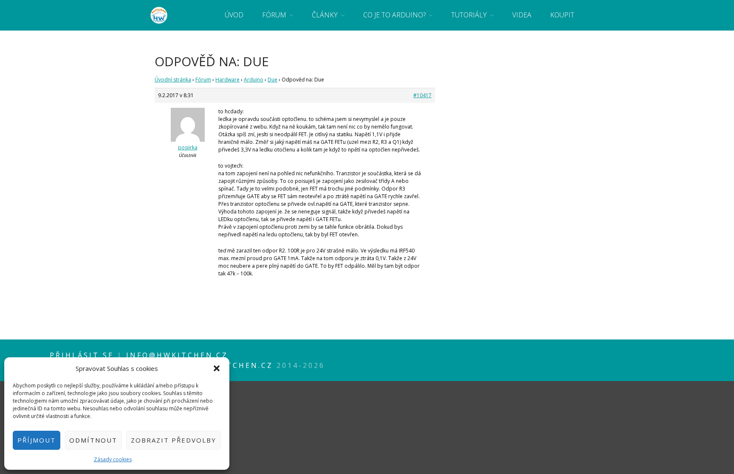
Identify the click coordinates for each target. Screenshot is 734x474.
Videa (521, 15)
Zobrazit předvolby (173, 440)
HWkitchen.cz (237, 365)
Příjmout (36, 440)
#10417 (422, 95)
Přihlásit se (83, 355)
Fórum (274, 15)
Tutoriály (469, 15)
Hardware (227, 79)
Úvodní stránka (173, 79)
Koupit (562, 15)
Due (272, 79)
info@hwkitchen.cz (177, 355)
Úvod (234, 15)
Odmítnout (93, 440)
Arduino (253, 79)
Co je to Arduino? (394, 15)
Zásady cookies (113, 459)
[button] (216, 368)
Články (325, 15)
